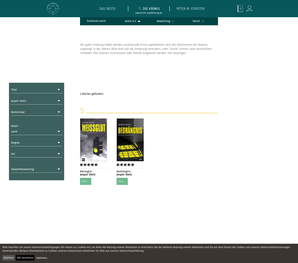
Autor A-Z (131, 21)
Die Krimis (151, 9)
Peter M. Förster (190, 9)
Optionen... (42, 257)
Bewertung (164, 21)
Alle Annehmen (25, 257)
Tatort (196, 21)
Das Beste (107, 9)
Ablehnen (8, 257)
